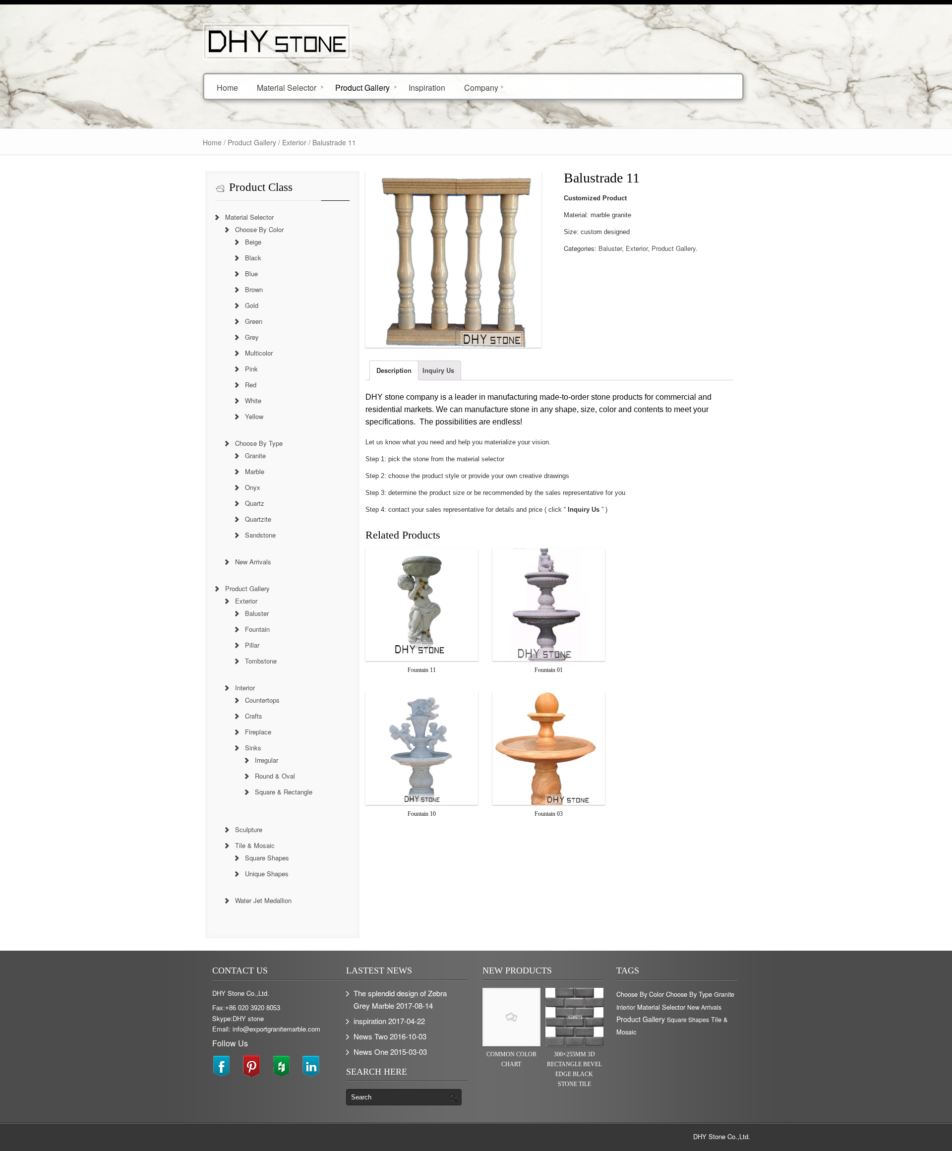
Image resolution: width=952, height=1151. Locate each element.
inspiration (370, 1021)
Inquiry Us (438, 370)
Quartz (254, 503)
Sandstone (260, 535)
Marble (254, 471)
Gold (251, 305)
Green (253, 321)
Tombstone (261, 661)
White (253, 400)
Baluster (610, 248)
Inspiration (427, 87)
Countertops (262, 700)
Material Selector (286, 87)
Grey (252, 337)
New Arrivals (253, 561)
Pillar (252, 645)
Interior (245, 687)
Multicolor (259, 353)
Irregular (266, 760)
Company (481, 87)
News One (371, 1051)
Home (227, 87)
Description (394, 370)
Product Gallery (362, 87)
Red (250, 384)
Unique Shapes (267, 873)
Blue (251, 273)
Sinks (253, 747)
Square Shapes (267, 857)
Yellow (254, 416)
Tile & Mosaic (255, 845)
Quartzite (258, 519)
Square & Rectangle (283, 791)
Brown (254, 289)
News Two (371, 1036)
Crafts (253, 716)
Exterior (294, 142)
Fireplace (258, 731)
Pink (251, 368)
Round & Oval (275, 776)
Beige (253, 241)
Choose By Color (259, 229)
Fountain (257, 629)
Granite (255, 455)
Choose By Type (259, 443)
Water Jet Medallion (263, 900)
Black (253, 257)
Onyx (252, 487)
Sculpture (248, 829)
